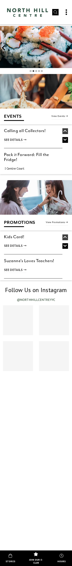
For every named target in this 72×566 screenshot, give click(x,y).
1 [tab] (30, 71)
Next (69, 49)
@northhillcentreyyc (36, 300)
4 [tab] (38, 71)
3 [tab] (36, 71)
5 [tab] (41, 71)
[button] (55, 12)
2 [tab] (33, 71)
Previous (3, 49)
